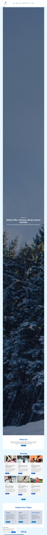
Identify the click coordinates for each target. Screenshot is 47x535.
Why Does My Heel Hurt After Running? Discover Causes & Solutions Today (35, 466)
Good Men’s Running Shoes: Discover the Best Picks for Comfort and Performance (9, 486)
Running (7, 484)
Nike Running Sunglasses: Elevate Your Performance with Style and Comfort (23, 486)
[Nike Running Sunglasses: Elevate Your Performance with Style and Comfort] (23, 479)
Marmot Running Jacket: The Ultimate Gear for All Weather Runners (35, 486)
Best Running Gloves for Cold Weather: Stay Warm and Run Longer (22, 466)
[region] (9, 530)
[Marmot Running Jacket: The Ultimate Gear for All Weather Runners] (36, 479)
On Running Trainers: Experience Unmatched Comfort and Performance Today (10, 466)
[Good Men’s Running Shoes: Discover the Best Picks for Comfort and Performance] (10, 479)
